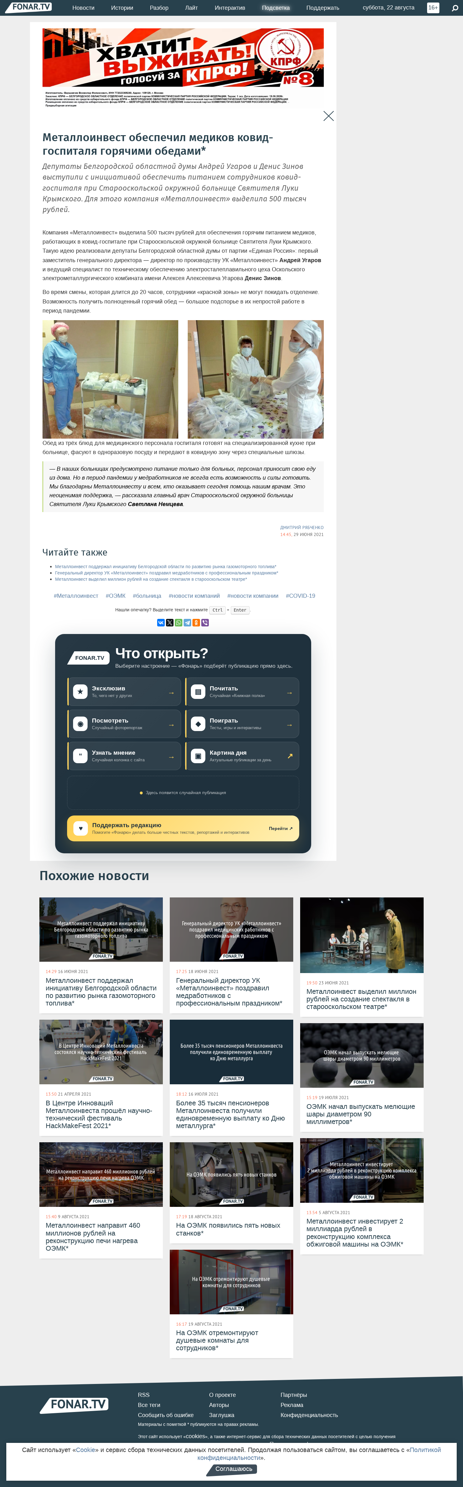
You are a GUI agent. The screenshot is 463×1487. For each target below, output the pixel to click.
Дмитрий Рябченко (302, 527)
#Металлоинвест (76, 596)
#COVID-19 (300, 596)
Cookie (85, 1450)
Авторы (219, 1405)
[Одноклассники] (196, 622)
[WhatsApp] (178, 622)
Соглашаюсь (233, 1469)
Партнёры (294, 1395)
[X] (170, 622)
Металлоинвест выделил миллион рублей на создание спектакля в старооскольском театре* (151, 579)
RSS (144, 1395)
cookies (195, 1436)
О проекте (222, 1395)
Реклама (292, 1405)
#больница (147, 596)
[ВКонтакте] (161, 622)
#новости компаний (194, 596)
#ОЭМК (115, 596)
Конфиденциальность (309, 1415)
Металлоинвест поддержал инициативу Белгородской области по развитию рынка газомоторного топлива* (165, 567)
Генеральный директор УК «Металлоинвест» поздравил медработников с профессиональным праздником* (166, 573)
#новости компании (252, 596)
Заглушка (221, 1415)
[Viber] (205, 622)
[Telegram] (187, 622)
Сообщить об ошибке (166, 1415)
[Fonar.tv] (28, 8)
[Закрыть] (328, 116)
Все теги (149, 1405)
